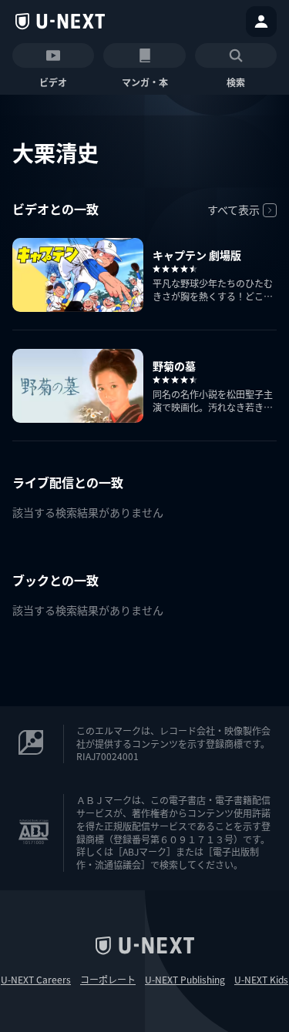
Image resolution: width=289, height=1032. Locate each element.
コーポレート (108, 979)
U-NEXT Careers (36, 979)
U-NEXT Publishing (185, 979)
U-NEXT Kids (261, 979)
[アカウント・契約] (261, 21)
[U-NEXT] (60, 21)
